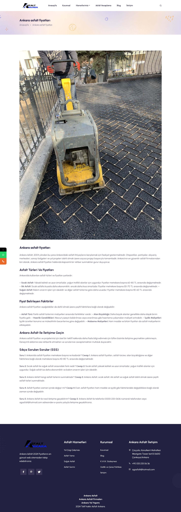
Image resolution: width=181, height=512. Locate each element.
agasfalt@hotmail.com (143, 469)
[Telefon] (3, 261)
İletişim (103, 472)
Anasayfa (24, 25)
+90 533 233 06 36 (141, 463)
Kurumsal (104, 450)
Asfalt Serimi (69, 467)
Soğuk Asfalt (69, 461)
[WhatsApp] (3, 255)
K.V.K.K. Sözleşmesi (108, 461)
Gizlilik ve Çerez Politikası (111, 467)
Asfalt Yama (69, 456)
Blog (102, 456)
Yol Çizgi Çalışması (72, 450)
